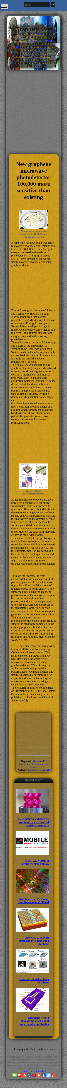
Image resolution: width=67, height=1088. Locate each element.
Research (36, 764)
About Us (39, 1071)
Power (48, 40)
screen (45, 764)
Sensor (33, 767)
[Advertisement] (33, 133)
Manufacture (25, 764)
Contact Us (28, 1071)
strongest (38, 33)
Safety (16, 46)
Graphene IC (39, 761)
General (45, 769)
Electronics (35, 40)
